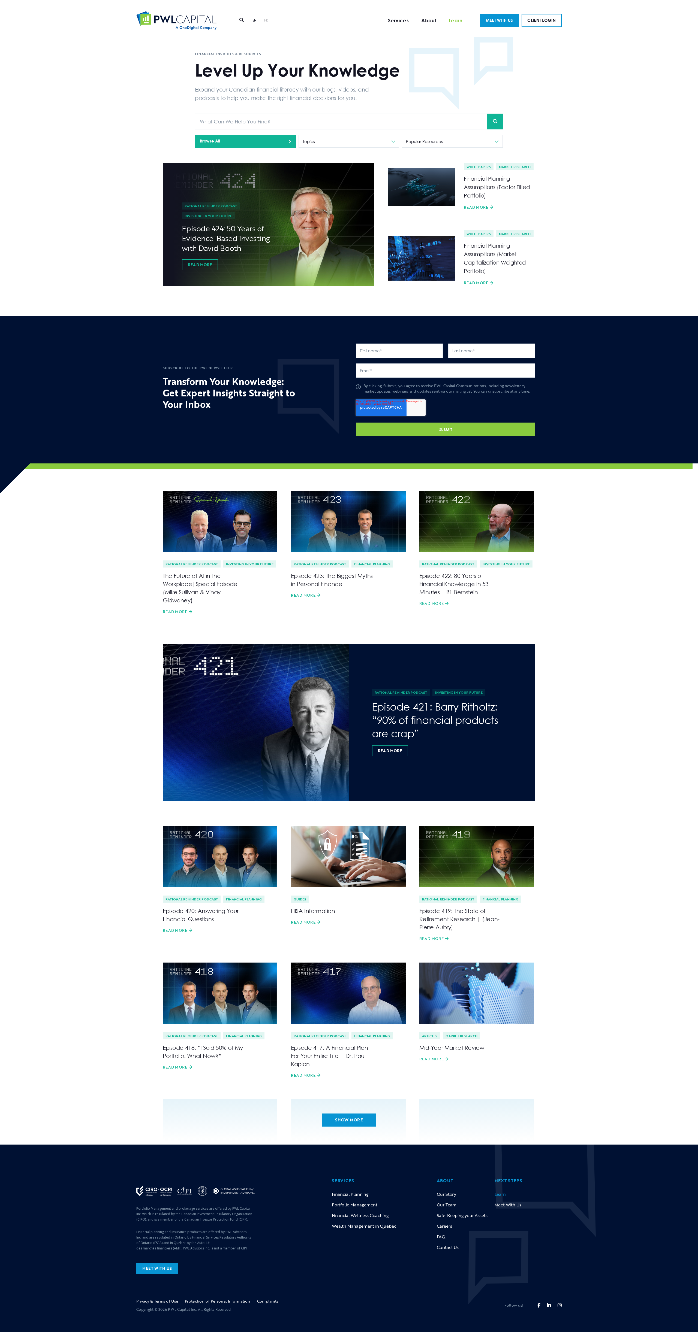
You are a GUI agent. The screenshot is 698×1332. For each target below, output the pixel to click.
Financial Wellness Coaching (360, 1215)
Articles (430, 1035)
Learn (456, 20)
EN (254, 20)
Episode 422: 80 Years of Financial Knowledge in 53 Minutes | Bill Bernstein (454, 584)
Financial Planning (372, 564)
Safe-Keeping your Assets (462, 1215)
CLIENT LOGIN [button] (541, 20)
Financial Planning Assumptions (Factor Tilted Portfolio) (497, 187)
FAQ (441, 1236)
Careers (444, 1226)
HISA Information (313, 910)
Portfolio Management (354, 1204)
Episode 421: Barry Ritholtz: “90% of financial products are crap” (435, 719)
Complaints (267, 1301)
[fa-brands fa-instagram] (560, 1305)
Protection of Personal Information (217, 1301)
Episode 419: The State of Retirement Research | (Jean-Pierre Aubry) (459, 919)
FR (266, 20)
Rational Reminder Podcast (211, 206)
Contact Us (448, 1247)
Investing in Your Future (208, 215)
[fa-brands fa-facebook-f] (538, 1305)
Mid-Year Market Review (451, 1047)
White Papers (479, 166)
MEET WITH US (499, 20)
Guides (300, 899)
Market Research (515, 166)
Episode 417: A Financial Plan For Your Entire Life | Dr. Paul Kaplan (329, 1055)
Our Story (446, 1194)
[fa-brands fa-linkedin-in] (549, 1305)
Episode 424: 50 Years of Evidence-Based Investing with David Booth (226, 238)
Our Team (447, 1204)
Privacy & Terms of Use (157, 1301)
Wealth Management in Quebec (364, 1226)
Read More (200, 265)
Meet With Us (508, 1204)
